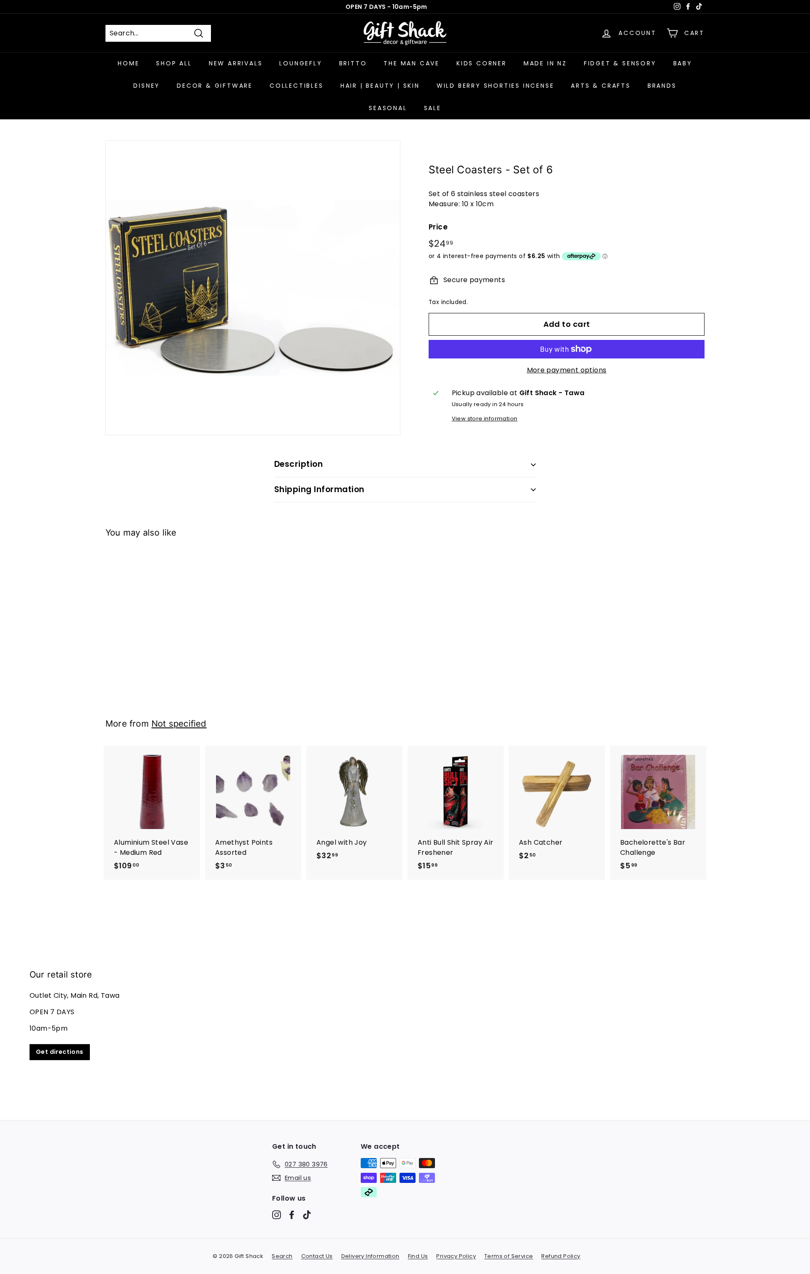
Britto (353, 63)
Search (282, 1256)
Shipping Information (319, 489)
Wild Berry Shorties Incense (495, 85)
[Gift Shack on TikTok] (306, 1215)
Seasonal (388, 108)
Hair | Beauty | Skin (380, 85)
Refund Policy (560, 1256)
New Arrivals (236, 63)
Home (128, 63)
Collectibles (297, 85)
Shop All (174, 63)
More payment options (567, 370)
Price (438, 227)
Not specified (179, 723)
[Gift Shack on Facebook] (291, 1215)
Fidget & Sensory (620, 63)
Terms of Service (508, 1256)
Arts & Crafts (600, 85)
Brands (662, 85)
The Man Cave (411, 63)
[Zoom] (253, 288)
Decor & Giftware (215, 85)
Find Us (418, 1256)
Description (298, 464)
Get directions (60, 1051)
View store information (485, 418)
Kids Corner (481, 63)
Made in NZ (545, 63)
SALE (432, 108)
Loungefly (300, 63)
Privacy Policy (456, 1256)
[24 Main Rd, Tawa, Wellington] (405, 1014)
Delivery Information (370, 1256)
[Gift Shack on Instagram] (276, 1215)
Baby (682, 63)
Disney (146, 85)
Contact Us (317, 1256)
